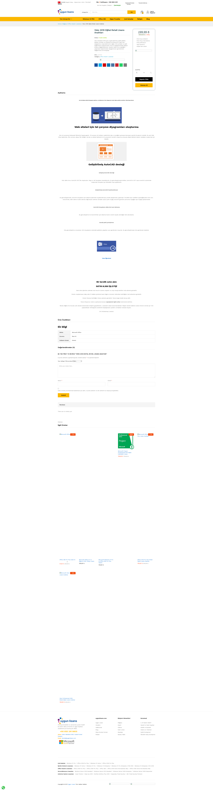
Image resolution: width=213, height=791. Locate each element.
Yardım (129, 4)
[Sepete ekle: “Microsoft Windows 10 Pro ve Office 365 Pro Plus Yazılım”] (104, 557)
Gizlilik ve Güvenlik (146, 727)
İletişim (139, 19)
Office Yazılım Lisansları (106, 56)
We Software (102, 2)
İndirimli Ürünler (129, 3)
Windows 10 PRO (88, 19)
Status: (96, 37)
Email (110, 380)
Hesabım (98, 725)
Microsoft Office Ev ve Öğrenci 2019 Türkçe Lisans (86, 560)
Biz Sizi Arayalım (101, 5)
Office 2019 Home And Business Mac (117, 768)
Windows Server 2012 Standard (102, 771)
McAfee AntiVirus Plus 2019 (101, 774)
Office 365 (102, 19)
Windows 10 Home (95, 763)
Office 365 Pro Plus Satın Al (67, 559)
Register (152, 12)
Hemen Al (144, 85)
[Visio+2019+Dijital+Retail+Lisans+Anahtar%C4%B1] (100, 65)
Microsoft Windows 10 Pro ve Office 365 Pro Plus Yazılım (106, 561)
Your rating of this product (65, 361)
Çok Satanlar (128, 19)
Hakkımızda (99, 727)
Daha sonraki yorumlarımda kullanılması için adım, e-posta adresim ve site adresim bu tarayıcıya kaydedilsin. (88, 390)
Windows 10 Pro (71, 763)
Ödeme (120, 727)
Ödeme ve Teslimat (146, 729)
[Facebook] (58, 749)
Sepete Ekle (143, 79)
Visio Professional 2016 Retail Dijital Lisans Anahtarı (67, 699)
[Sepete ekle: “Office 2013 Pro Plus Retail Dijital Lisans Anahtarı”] (143, 557)
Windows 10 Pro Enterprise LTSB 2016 (122, 766)
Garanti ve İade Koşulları (147, 725)
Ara (132, 12)
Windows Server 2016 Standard (83, 771)
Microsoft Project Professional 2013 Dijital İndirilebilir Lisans (124, 452)
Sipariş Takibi (121, 734)
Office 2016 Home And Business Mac (140, 768)
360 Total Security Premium (134, 774)
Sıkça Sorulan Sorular (102, 732)
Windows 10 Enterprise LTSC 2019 (144, 766)
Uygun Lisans (99, 722)
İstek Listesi (121, 729)
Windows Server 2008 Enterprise (122, 771)
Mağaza (120, 722)
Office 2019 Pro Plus (83, 763)
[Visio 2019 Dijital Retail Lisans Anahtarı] (96, 65)
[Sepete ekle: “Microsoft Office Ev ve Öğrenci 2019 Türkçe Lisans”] (85, 557)
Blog (148, 19)
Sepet (119, 725)
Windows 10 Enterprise (103, 766)
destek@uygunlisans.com (69, 738)
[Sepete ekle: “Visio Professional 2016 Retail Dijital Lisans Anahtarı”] (65, 695)
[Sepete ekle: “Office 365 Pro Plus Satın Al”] (65, 557)
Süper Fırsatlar (115, 19)
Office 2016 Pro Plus (108, 763)
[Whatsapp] (66, 749)
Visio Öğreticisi (106, 258)
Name (60, 380)
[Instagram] (63, 749)
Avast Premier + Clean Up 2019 (84, 774)
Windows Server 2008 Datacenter (142, 771)
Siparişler (120, 732)
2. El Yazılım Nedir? (146, 722)
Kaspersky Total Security (118, 774)
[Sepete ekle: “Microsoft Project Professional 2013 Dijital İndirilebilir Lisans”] (124, 448)
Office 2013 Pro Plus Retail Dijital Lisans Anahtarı (144, 560)
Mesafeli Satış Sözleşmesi (148, 734)
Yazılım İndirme (143, 3)
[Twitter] (61, 749)
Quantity (137, 69)
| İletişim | (109, 5)
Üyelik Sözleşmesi (146, 732)
